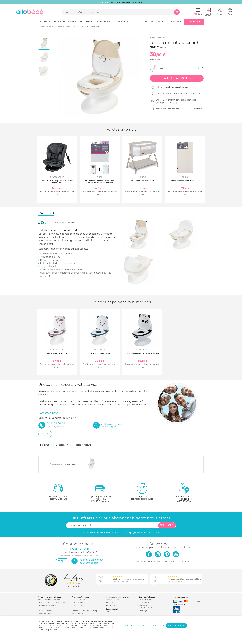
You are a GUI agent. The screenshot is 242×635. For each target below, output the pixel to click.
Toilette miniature (82, 445)
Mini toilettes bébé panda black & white (142, 353)
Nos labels (109, 602)
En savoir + (198, 108)
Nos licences (110, 605)
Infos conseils (144, 602)
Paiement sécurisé (180, 597)
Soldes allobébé (77, 614)
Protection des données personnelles (51, 602)
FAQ (107, 612)
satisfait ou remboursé (142, 497)
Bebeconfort (158, 37)
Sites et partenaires (112, 599)
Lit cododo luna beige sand (142, 181)
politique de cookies (51, 630)
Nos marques (77, 605)
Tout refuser (153, 625)
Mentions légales (78, 608)
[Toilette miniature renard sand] (91, 463)
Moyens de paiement (45, 614)
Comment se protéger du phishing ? (85, 611)
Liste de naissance (145, 599)
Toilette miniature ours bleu (99, 353)
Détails (163, 48)
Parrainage (143, 611)
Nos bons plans (77, 602)
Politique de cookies (45, 608)
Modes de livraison (45, 611)
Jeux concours (144, 605)
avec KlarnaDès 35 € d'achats (100, 499)
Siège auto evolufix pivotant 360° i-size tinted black (57, 182)
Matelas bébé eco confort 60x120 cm (185, 181)
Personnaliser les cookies (47, 605)
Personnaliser (130, 625)
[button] (158, 59)
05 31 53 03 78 (184, 501)
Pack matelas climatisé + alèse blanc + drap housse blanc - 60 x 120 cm (100, 182)
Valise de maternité (146, 608)
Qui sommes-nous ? (79, 599)
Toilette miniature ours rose (56, 353)
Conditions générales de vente (49, 599)
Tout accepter (176, 625)
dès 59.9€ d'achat (58, 497)
